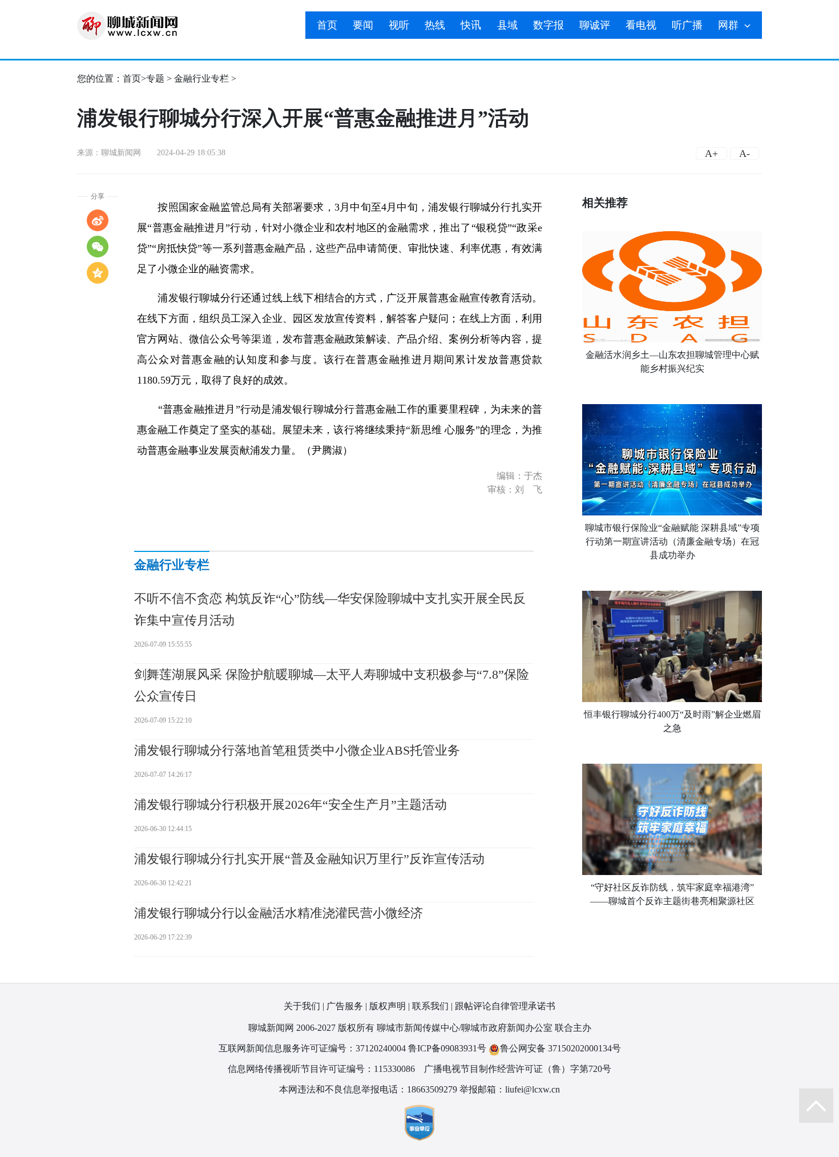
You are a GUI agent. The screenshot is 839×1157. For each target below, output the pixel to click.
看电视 (641, 25)
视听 (399, 25)
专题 (155, 78)
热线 (435, 25)
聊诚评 (594, 25)
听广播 (687, 25)
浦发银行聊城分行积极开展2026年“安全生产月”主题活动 (290, 804)
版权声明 (387, 1006)
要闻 (363, 25)
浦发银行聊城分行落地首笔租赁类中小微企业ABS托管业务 (297, 750)
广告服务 (344, 1006)
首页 (327, 25)
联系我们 (430, 1006)
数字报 (548, 25)
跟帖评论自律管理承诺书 (505, 1006)
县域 (507, 25)
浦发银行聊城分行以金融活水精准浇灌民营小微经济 (278, 913)
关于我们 (302, 1006)
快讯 (471, 25)
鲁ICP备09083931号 (447, 1048)
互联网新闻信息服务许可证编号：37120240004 (312, 1048)
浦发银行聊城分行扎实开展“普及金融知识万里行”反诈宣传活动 (309, 859)
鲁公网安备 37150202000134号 (560, 1048)
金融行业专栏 (201, 78)
